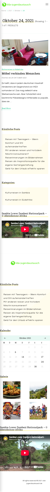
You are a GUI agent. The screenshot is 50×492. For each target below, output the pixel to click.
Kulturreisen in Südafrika (12, 69)
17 (42, 356)
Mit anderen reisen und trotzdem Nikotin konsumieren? (23, 152)
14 (23, 356)
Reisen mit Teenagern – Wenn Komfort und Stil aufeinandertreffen (21, 143)
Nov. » (45, 338)
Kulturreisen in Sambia (17, 193)
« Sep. (5, 338)
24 (42, 361)
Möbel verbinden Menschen (21, 73)
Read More (6, 108)
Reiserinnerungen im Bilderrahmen (24, 158)
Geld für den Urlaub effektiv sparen (25, 169)
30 (35, 366)
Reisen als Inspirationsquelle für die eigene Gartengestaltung (25, 163)
